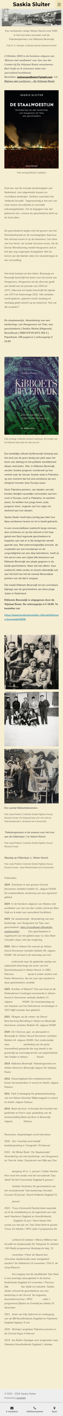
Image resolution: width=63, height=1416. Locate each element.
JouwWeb (21, 1398)
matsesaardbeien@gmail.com (34, 77)
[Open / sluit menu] (59, 4)
